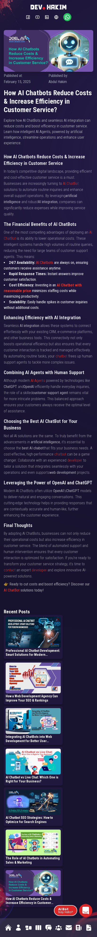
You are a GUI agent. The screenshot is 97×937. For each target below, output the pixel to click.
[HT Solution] (56, 17)
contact (10, 570)
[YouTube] (37, 17)
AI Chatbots (44, 262)
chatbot (61, 356)
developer (74, 460)
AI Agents (38, 380)
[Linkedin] (46, 17)
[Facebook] (28, 17)
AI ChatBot (71, 183)
